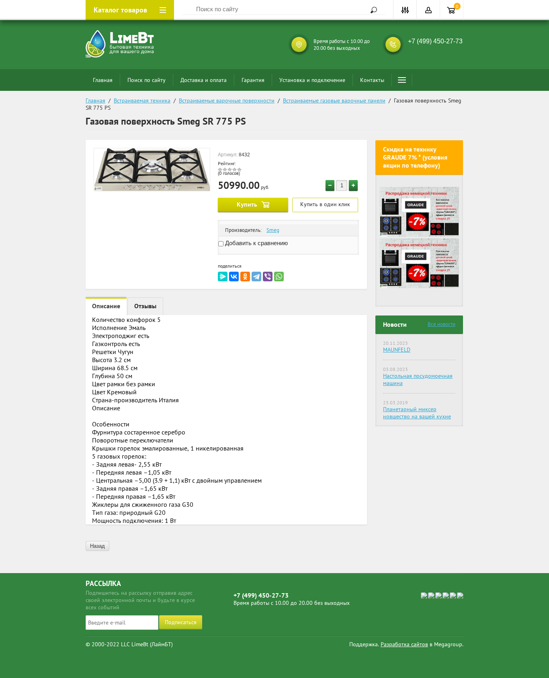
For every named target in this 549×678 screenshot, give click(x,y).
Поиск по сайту (146, 80)
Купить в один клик (325, 204)
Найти (371, 10)
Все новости (441, 324)
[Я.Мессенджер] (222, 276)
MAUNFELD (396, 349)
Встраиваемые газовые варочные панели (334, 100)
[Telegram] (256, 276)
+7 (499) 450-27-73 (435, 41)
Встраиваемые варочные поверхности (226, 100)
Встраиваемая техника (142, 100)
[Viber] (267, 276)
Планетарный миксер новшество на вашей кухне (417, 413)
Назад (97, 546)
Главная (103, 80)
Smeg (272, 230)
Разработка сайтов (404, 644)
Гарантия (253, 80)
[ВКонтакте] (234, 276)
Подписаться (181, 622)
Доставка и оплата (203, 80)
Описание (106, 306)
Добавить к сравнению (255, 243)
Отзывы (145, 306)
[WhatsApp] (279, 276)
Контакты (372, 80)
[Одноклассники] (245, 276)
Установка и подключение (312, 80)
